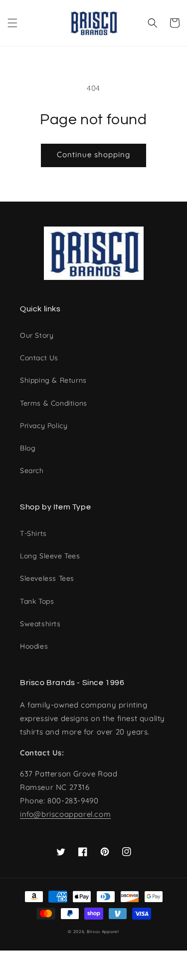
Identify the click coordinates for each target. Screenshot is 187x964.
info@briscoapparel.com (65, 814)
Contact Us (39, 357)
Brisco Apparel (103, 931)
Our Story (36, 335)
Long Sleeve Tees (50, 555)
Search (32, 470)
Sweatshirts (40, 623)
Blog (27, 448)
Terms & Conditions (53, 403)
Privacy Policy (43, 425)
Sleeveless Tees (47, 578)
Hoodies (34, 646)
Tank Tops (37, 601)
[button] (12, 23)
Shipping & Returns (53, 380)
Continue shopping (93, 154)
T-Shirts (33, 533)
